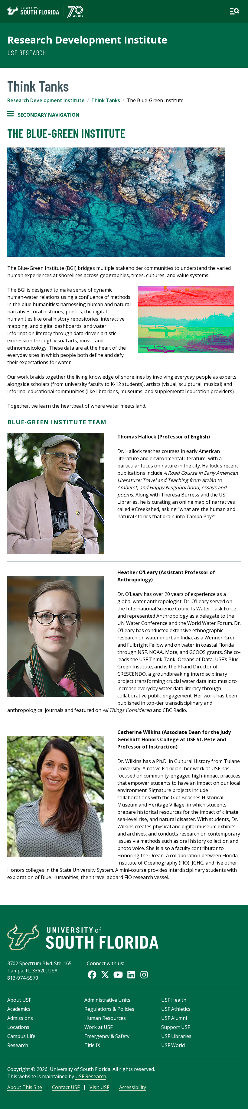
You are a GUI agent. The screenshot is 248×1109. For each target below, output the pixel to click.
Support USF (175, 1027)
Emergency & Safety (106, 1036)
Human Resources (105, 1018)
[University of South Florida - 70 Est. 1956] (45, 11)
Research (17, 1045)
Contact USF (66, 1087)
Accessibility (132, 1087)
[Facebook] (92, 974)
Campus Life (21, 1036)
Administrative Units (107, 1000)
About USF (19, 1000)
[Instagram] (144, 974)
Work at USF (98, 1027)
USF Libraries (176, 1036)
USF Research (26, 52)
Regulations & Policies (109, 1009)
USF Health (173, 1000)
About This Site (24, 1087)
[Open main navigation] (234, 11)
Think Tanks (105, 100)
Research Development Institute (87, 40)
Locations (18, 1027)
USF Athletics (176, 1009)
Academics (19, 1009)
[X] (105, 974)
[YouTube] (118, 974)
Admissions (20, 1018)
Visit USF (99, 1087)
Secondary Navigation (43, 115)
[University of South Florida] (82, 937)
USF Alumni (174, 1018)
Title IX (92, 1045)
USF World (173, 1045)
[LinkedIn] (131, 974)
